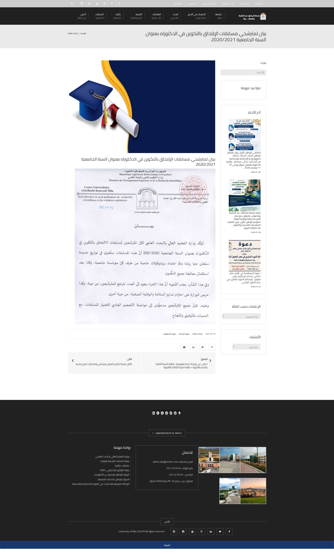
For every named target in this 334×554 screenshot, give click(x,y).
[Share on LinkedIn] (193, 347)
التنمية (136, 16)
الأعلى (167, 522)
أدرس (81, 16)
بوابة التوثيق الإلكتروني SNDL (114, 470)
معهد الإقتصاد (184, 333)
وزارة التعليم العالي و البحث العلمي (112, 456)
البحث (174, 16)
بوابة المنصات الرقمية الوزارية (115, 461)
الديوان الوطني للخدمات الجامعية (113, 479)
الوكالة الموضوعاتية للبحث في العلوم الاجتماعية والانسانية (100, 484)
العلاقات (156, 16)
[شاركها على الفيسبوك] (211, 347)
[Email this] (184, 347)
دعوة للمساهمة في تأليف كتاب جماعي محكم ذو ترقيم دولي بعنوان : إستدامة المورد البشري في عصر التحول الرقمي (243, 278)
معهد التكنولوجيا (169, 333)
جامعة (218, 16)
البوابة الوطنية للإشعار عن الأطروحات (111, 474)
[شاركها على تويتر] (202, 347)
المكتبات (99, 16)
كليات (117, 16)
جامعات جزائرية (122, 465)
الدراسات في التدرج (197, 16)
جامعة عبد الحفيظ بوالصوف (168, 433)
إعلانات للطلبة (198, 333)
